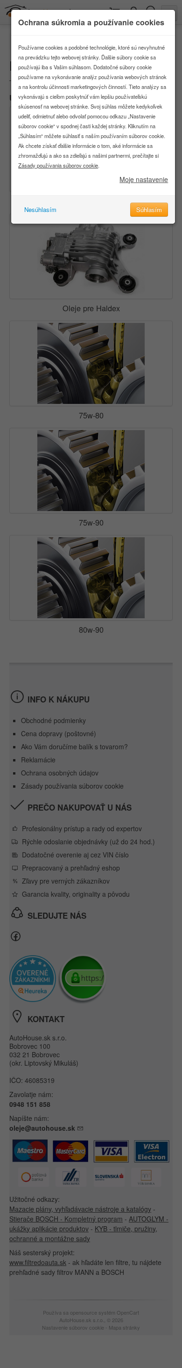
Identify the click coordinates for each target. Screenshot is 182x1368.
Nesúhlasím (40, 209)
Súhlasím (149, 209)
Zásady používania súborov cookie (58, 165)
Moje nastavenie (143, 179)
